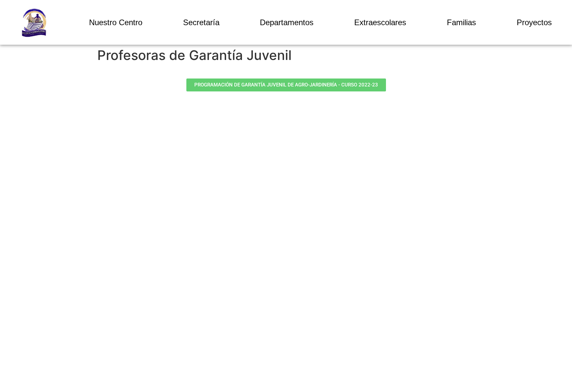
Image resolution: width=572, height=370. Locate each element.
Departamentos (286, 22)
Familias (461, 22)
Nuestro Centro (115, 22)
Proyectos (534, 22)
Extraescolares (380, 22)
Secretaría (201, 22)
